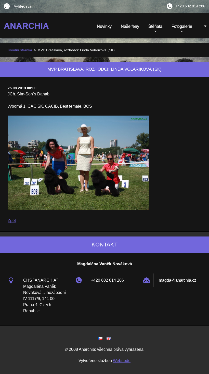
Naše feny (130, 26)
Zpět (12, 220)
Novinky (104, 26)
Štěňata (155, 26)
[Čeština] (100, 338)
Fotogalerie (182, 26)
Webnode (121, 360)
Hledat (7, 6)
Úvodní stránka (20, 50)
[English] (109, 338)
